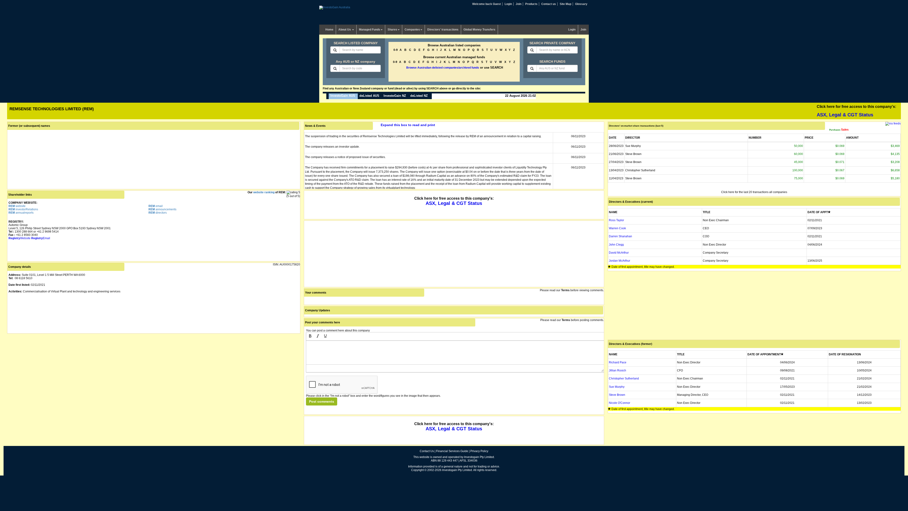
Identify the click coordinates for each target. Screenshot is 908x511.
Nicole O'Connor (619, 403)
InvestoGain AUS (342, 95)
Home (329, 29)
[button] (310, 336)
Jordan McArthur (619, 260)
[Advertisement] (149, 368)
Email (40, 238)
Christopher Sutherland (624, 378)
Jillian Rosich (617, 370)
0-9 (395, 50)
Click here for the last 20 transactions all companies (754, 192)
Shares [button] (392, 29)
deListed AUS (369, 95)
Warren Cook (617, 228)
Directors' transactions (442, 29)
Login (508, 4)
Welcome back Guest (486, 4)
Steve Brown (617, 394)
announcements (162, 209)
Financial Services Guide (452, 451)
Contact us (548, 4)
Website (20, 238)
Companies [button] (412, 29)
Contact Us (427, 451)
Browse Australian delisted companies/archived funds (442, 67)
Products (531, 4)
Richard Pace (617, 362)
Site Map (565, 4)
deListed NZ (419, 95)
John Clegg (616, 244)
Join (518, 4)
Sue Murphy (616, 386)
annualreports (21, 212)
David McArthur (619, 252)
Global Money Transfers (479, 29)
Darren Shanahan (620, 236)
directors (157, 212)
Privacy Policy (479, 451)
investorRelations (23, 209)
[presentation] (310, 336)
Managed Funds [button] (369, 29)
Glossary (581, 4)
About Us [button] (345, 29)
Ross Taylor (616, 220)
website (17, 206)
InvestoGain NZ (395, 95)
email (155, 206)
